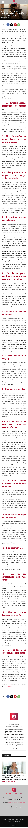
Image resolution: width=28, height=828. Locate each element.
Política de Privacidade (8, 818)
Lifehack (9, 684)
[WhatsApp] (18, 24)
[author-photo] (14, 720)
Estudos (9, 821)
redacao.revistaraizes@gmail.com (16, 802)
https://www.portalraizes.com (14, 724)
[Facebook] (8, 24)
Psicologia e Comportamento (7, 8)
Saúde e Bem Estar (20, 819)
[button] (2, 2)
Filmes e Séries (11, 819)
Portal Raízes (6, 17)
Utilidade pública (16, 821)
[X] (11, 24)
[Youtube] (17, 748)
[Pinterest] (15, 24)
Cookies (16, 818)
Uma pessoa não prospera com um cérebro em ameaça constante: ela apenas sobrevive (14, 777)
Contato (4, 819)
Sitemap (21, 818)
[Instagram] (14, 748)
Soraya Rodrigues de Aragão (8, 781)
